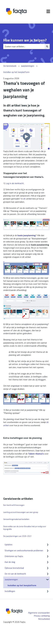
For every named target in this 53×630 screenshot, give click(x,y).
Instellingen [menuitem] (10, 591)
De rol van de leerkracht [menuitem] (15, 573)
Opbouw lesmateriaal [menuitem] (14, 568)
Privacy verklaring (42, 615)
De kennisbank (9, 65)
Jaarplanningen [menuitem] (11, 579)
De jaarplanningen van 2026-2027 (17, 536)
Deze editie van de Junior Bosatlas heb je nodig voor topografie (24, 527)
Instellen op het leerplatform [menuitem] (22, 585)
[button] (47, 545)
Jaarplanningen (27, 65)
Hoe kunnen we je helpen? (25, 40)
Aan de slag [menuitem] (10, 562)
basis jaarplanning (27, 235)
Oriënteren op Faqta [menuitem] (14, 556)
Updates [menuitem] (8, 544)
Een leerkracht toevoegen (13, 505)
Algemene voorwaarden (39, 612)
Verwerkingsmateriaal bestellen (16, 519)
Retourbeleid (44, 619)
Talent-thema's (36, 453)
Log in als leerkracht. (15, 183)
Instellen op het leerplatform (16, 72)
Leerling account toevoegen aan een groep (20, 512)
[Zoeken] (47, 46)
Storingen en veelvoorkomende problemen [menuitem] (24, 550)
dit (24, 198)
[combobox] (24, 46)
